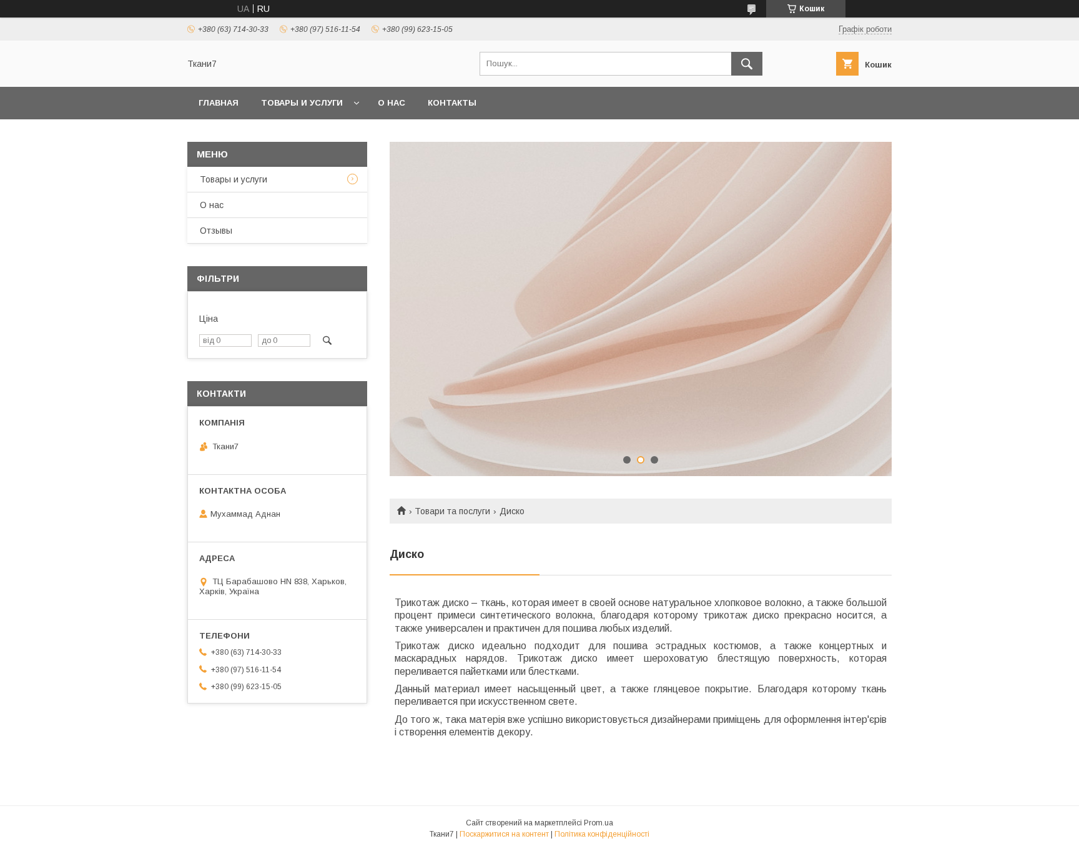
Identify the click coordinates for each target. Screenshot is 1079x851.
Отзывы (216, 231)
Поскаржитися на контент (504, 834)
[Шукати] (746, 64)
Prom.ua (598, 823)
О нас (391, 102)
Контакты (452, 102)
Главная (219, 102)
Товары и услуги (302, 102)
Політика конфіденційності (601, 834)
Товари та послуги (452, 511)
